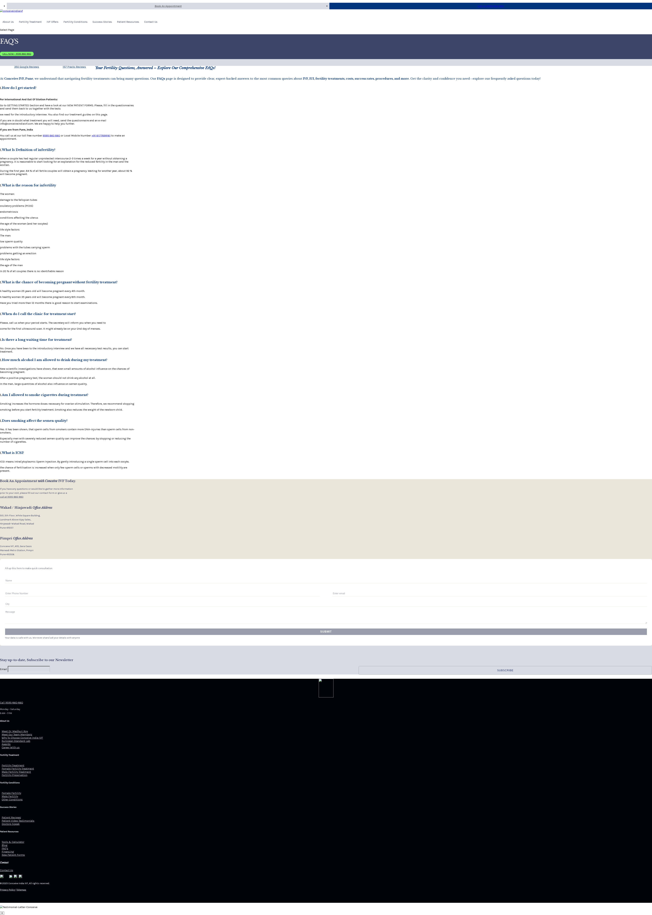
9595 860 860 (51, 135)
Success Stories (102, 21)
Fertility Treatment (30, 21)
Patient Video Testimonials (18, 820)
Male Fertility (10, 796)
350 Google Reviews (26, 66)
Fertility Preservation (14, 775)
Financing (8, 851)
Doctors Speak (11, 824)
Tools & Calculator (13, 842)
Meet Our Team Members (17, 734)
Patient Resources (128, 21)
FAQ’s (5, 848)
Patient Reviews (11, 817)
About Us (8, 21)
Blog (4, 845)
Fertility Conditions (75, 21)
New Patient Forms (13, 854)
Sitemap (21, 889)
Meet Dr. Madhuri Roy (15, 731)
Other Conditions (12, 799)
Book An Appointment (168, 6)
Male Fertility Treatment (16, 771)
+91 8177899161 (101, 135)
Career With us (11, 747)
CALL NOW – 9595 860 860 (16, 53)
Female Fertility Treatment (18, 768)
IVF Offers (52, 21)
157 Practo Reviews (74, 66)
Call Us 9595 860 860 (490, 6)
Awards (6, 744)
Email (3, 669)
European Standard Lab (16, 741)
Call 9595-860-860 (11, 702)
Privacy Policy (7, 889)
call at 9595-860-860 (11, 496)
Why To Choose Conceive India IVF (22, 737)
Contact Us (150, 21)
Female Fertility (11, 793)
